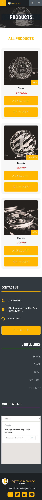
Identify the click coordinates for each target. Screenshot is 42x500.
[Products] (16, 3)
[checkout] (39, 3)
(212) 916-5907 (15, 300)
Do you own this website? (14, 438)
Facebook (10, 494)
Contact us (21, 330)
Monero (21, 238)
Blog (37, 372)
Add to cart (21, 100)
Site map (35, 388)
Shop (37, 364)
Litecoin (21, 163)
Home (37, 356)
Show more (21, 112)
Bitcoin (21, 88)
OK (32, 438)
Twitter (17, 494)
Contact (35, 380)
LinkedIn (24, 494)
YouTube (31, 494)
